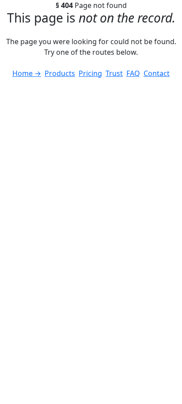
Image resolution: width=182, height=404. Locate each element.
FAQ (133, 73)
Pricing (90, 73)
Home (26, 73)
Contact (157, 73)
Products (60, 73)
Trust (114, 73)
